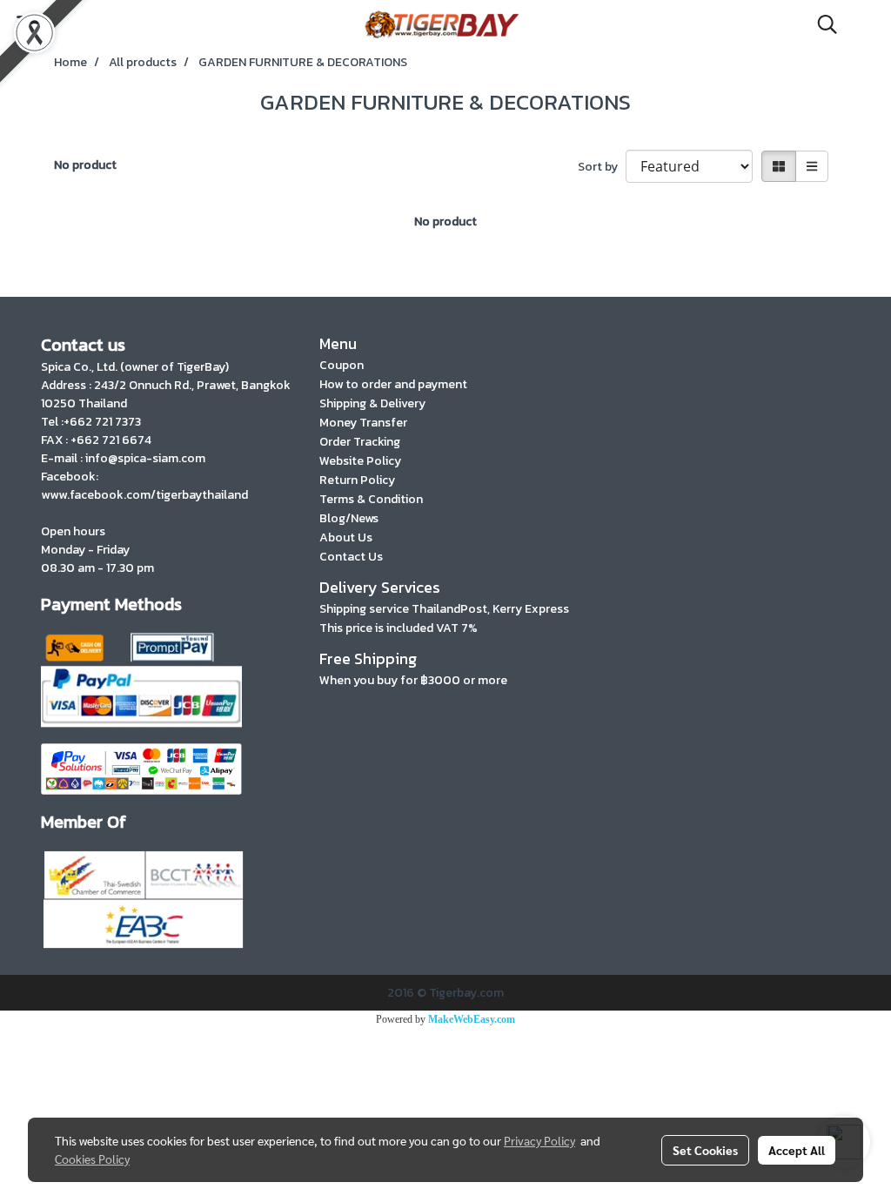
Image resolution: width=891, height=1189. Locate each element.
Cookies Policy (92, 1158)
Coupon (341, 365)
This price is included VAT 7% (398, 628)
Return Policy (357, 480)
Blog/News (349, 518)
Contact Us (351, 556)
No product (85, 165)
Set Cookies (705, 1150)
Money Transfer (363, 422)
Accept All (796, 1150)
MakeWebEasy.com (471, 1019)
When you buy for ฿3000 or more (413, 680)
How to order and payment (393, 384)
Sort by (602, 167)
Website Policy (360, 461)
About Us (345, 537)
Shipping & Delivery (372, 403)
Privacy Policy (539, 1140)
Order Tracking (359, 442)
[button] (821, 24)
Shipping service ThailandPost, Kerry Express (444, 609)
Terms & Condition (371, 499)
